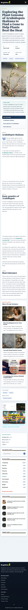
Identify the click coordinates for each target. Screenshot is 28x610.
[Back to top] (14, 604)
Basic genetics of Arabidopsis (11, 123)
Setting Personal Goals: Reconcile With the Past (15, 513)
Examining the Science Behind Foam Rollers (13, 377)
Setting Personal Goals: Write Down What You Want (16, 519)
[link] (5, 413)
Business (13, 468)
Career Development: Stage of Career (14, 525)
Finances (13, 471)
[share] (22, 412)
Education (13, 473)
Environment (13, 479)
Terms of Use (4, 601)
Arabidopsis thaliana (8, 120)
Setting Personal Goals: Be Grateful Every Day (16, 501)
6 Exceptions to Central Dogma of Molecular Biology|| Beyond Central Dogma (14, 413)
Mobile (13, 484)
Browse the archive (7, 491)
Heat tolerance (7, 126)
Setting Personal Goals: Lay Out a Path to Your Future (15, 507)
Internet (13, 465)
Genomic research (19, 58)
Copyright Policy (5, 596)
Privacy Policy (4, 599)
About (2, 594)
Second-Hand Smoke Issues (12, 350)
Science (4, 8)
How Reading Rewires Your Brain (12, 323)
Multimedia (13, 487)
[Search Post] (24, 454)
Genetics (5, 58)
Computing (13, 462)
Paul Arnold (6, 48)
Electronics (13, 482)
